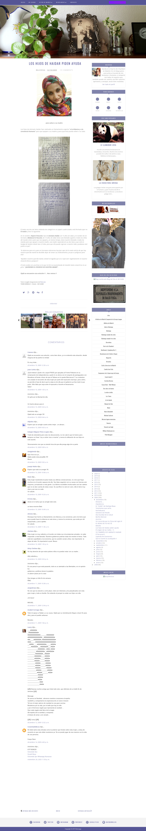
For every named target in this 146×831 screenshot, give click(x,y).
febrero (99, 560)
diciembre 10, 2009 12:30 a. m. (38, 365)
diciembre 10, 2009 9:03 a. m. (38, 427)
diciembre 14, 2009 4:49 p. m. (38, 742)
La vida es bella (109, 392)
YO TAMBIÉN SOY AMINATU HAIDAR (108, 532)
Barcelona (108, 342)
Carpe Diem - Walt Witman (109, 385)
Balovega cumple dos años (109, 335)
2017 (96, 480)
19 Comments (66, 70)
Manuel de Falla (109, 404)
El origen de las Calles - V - (105, 530)
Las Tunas (108, 396)
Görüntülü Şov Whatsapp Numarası (40, 756)
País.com (43, 282)
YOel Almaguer (109, 435)
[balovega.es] (108, 213)
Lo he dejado (108, 400)
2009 (96, 497)
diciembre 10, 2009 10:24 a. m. (38, 494)
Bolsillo (98, 526)
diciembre (100, 500)
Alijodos (31, 422)
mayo (98, 554)
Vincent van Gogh (108, 427)
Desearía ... (100, 502)
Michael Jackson (108, 415)
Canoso (30, 352)
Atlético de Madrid (109, 323)
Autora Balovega (108, 327)
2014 (96, 487)
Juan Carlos (32, 370)
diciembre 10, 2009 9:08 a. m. (38, 447)
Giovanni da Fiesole (103, 513)
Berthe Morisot (101, 517)
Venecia (109, 423)
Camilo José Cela (108, 369)
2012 (96, 491)
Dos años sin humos (108, 388)
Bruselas (108, 362)
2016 (96, 482)
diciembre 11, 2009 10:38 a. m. (38, 583)
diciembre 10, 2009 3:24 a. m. (38, 407)
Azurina (98, 519)
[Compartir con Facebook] (42, 292)
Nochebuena (100, 510)
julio (98, 549)
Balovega (108, 331)
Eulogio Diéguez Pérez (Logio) (38, 432)
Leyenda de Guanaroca (104, 536)
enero (98, 563)
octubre (99, 543)
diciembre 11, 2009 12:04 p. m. (38, 605)
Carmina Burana (108, 381)
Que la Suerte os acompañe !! (106, 539)
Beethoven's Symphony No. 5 (108, 350)
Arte (109, 315)
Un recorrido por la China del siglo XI (109, 521)
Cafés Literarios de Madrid (108, 365)
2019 (96, 476)
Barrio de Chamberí (108, 346)
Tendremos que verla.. (104, 508)
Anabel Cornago (33, 610)
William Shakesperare (108, 431)
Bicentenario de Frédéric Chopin (108, 354)
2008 (96, 565)
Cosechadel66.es (34, 727)
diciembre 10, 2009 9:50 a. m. (38, 462)
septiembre (100, 545)
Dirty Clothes (32, 548)
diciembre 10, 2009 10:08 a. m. (38, 472)
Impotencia (100, 504)
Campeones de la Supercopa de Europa (108, 373)
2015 (96, 484)
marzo (98, 558)
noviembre (100, 541)
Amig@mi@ (32, 451)
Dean (29, 477)
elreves (30, 514)
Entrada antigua (84, 811)
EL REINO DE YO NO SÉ (104, 523)
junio (98, 552)
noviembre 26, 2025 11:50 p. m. (39, 759)
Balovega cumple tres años (108, 338)
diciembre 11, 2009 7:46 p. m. (38, 623)
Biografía (108, 358)
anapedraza (32, 588)
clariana (30, 531)
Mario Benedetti (108, 412)
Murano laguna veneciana (108, 419)
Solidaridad (53, 303)
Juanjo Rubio (32, 466)
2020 (96, 474)
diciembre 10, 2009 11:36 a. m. (38, 527)
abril (98, 556)
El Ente (30, 499)
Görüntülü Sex (32, 752)
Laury (30, 627)
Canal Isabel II (108, 377)
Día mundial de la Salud (104, 515)
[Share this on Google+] (27, 292)
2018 (96, 478)
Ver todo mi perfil (108, 84)
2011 (96, 493)
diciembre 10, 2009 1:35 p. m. (38, 544)
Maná (108, 408)
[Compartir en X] (23, 292)
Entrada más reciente (30, 811)
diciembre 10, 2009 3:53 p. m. (38, 559)
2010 (96, 495)
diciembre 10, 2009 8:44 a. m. (38, 417)
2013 (96, 489)
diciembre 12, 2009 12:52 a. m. (38, 722)
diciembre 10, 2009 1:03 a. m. (38, 390)
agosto (98, 547)
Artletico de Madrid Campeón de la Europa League (108, 319)
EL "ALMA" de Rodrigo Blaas (106, 506)
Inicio (58, 811)
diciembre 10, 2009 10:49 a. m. (38, 509)
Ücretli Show (32, 754)
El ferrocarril (100, 534)
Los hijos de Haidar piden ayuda (107, 528)
